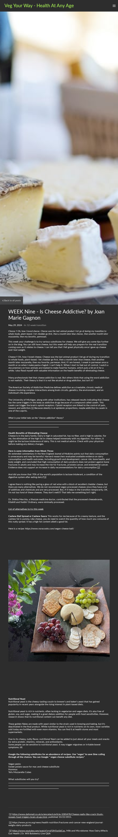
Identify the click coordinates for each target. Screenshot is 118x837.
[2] (98, 467)
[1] (32, 408)
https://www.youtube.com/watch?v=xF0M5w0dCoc (38, 831)
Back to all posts (12, 300)
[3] (45, 477)
